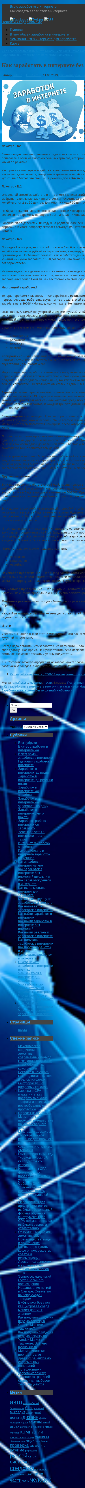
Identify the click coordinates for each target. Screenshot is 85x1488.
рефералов (31, 1450)
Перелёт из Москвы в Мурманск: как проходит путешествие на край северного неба (35, 1120)
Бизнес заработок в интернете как (33, 748)
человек (40, 1480)
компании (31, 1432)
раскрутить (37, 1445)
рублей (18, 1455)
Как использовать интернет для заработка (31, 891)
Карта (14, 43)
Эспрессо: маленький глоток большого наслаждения (34, 1280)
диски (42, 1417)
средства (22, 1468)
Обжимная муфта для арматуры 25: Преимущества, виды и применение (35, 1237)
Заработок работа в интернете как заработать (33, 824)
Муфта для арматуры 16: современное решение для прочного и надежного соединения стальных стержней (35, 1141)
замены (35, 1422)
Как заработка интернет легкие (30, 863)
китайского (20, 682)
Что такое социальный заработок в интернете (35, 1012)
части (48, 682)
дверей (37, 1412)
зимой (46, 1422)
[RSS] (48, 19)
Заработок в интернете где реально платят (35, 779)
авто (16, 1402)
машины (36, 682)
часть (25, 1480)
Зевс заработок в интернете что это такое (31, 835)
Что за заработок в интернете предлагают (35, 997)
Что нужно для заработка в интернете (35, 1004)
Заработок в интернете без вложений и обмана (37, 55)
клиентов (14, 1432)
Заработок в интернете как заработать (28, 791)
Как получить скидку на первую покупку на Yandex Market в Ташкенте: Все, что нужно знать (35, 1339)
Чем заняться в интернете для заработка (43, 39)
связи (32, 1456)
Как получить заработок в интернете (35, 941)
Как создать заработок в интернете (35, 956)
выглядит (17, 1412)
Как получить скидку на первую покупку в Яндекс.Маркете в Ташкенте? (35, 1323)
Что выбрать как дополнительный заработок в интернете (35, 988)
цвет (29, 1474)
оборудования (17, 1441)
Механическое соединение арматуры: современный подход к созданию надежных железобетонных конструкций (35, 1057)
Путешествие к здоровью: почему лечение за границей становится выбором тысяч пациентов (34, 1377)
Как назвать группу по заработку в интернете (35, 900)
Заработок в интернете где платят (34, 770)
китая (49, 1426)
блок (29, 1408)
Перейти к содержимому (22, 22)
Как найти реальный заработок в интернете (35, 934)
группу (29, 1412)
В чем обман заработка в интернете (39, 34)
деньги (16, 1418)
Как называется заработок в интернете (35, 908)
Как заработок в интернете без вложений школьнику (34, 872)
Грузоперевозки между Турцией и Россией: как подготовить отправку (35, 1159)
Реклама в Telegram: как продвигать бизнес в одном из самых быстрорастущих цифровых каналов (35, 1079)
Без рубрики (27, 743)
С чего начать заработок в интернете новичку (35, 965)
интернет (25, 1427)
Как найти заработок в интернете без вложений (35, 924)
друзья (24, 1422)
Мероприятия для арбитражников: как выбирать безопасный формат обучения (35, 1207)
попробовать (41, 1441)
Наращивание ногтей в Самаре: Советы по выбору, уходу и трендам (34, 1293)
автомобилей (31, 1403)
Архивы (16, 726)
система (19, 1461)
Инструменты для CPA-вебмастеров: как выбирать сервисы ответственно (35, 1222)
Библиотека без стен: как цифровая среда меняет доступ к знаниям (34, 1308)
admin (17, 75)
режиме (17, 1450)
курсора (29, 1437)
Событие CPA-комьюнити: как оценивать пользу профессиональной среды (33, 1191)
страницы (41, 1469)
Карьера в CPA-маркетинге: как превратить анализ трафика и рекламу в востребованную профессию (34, 1100)
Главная (16, 29)
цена (38, 1473)
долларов (15, 1422)
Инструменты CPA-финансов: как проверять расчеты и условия (34, 1174)
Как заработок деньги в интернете (34, 882)
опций (30, 1441)
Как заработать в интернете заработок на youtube (34, 854)
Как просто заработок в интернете (34, 949)
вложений (39, 1408)
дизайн (30, 1417)
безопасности (17, 1408)
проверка (19, 1445)
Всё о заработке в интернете (33, 6)
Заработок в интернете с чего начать (31, 813)
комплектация (17, 1437)
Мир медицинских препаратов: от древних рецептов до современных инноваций (34, 1358)
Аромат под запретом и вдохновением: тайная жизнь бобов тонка (34, 1267)
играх (14, 1426)
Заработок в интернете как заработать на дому (33, 802)
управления (17, 1474)
